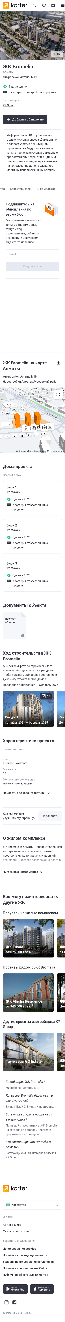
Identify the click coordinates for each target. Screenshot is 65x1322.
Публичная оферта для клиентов (25, 1275)
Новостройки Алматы (17, 381)
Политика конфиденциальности (25, 1255)
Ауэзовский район (45, 381)
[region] (32, 420)
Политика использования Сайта (25, 1268)
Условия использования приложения (29, 1261)
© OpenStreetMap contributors (49, 451)
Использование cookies (19, 1248)
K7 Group (8, 105)
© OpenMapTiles (24, 451)
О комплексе (46, 189)
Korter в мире (12, 1225)
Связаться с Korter (16, 1231)
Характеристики (21, 189)
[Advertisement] (32, 315)
